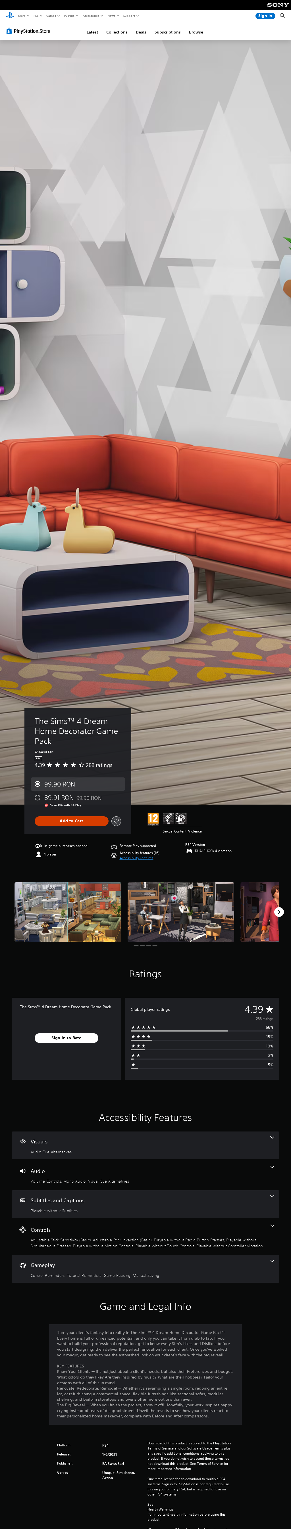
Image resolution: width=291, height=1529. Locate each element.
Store (22, 16)
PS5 (36, 16)
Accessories (90, 16)
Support (129, 16)
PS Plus (69, 16)
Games (51, 16)
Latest (92, 32)
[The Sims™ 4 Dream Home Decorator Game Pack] (67, 912)
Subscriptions (168, 32)
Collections (117, 32)
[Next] (279, 912)
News (111, 16)
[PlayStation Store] (30, 30)
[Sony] (278, 8)
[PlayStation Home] (10, 16)
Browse (196, 32)
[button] (136, 858)
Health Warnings (160, 1509)
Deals (141, 32)
